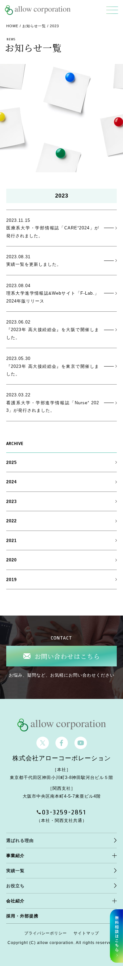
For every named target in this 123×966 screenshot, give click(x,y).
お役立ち (15, 885)
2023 (11, 501)
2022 (11, 520)
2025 (11, 462)
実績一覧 (15, 870)
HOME (12, 26)
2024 (11, 481)
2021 (11, 540)
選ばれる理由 (20, 840)
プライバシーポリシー (45, 933)
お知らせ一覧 (34, 26)
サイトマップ (86, 933)
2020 (11, 559)
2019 (11, 579)
